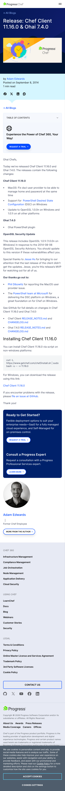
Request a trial (17, 147)
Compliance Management (16, 562)
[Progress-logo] (14, 709)
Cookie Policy (10, 672)
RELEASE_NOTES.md (34, 318)
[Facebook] (29, 694)
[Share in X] (12, 94)
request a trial (17, 440)
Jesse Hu (29, 259)
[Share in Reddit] (24, 94)
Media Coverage (12, 727)
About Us (8, 723)
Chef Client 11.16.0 (14, 385)
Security (7, 628)
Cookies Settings (32, 785)
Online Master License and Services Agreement (28, 656)
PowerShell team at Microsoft (30, 293)
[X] (13, 694)
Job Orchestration (12, 568)
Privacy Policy (10, 650)
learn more (15, 472)
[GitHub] (5, 694)
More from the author (18, 531)
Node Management (13, 573)
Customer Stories (12, 623)
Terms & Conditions (13, 645)
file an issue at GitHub (25, 396)
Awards (19, 723)
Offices (37, 727)
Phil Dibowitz (15, 284)
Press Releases (34, 723)
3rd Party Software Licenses (18, 667)
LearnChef (8, 601)
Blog (5, 612)
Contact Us (32, 684)
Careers (27, 727)
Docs (6, 606)
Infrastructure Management (17, 557)
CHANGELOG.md (18, 322)
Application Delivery (14, 579)
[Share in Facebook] (5, 94)
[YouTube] (21, 694)
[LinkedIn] (37, 694)
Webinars (8, 617)
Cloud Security (11, 584)
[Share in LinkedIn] (18, 94)
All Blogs (11, 12)
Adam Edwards (14, 515)
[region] (32, 768)
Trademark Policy (12, 661)
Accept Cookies (32, 776)
